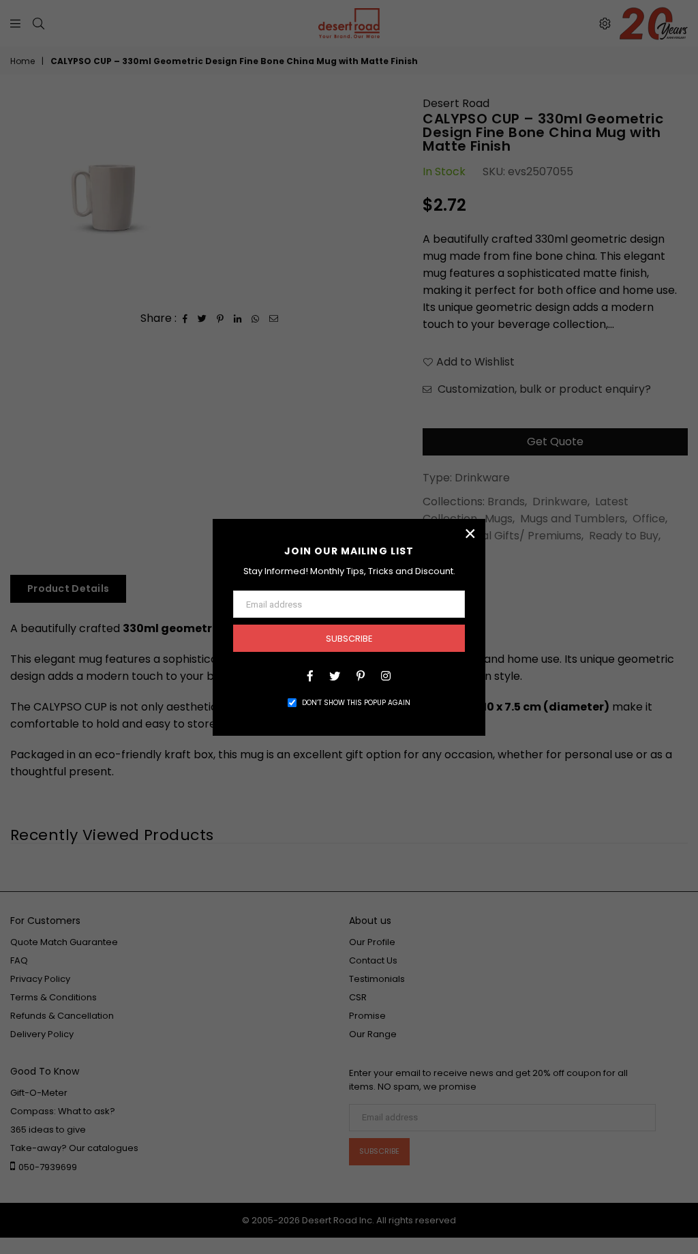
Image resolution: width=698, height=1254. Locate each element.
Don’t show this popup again (356, 703)
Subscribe (349, 638)
